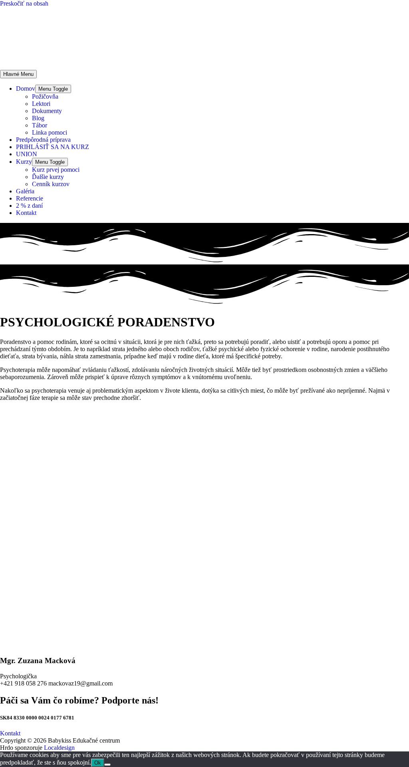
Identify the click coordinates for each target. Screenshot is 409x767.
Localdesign (59, 747)
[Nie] (107, 764)
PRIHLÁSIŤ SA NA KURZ (52, 146)
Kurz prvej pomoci (55, 169)
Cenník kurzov (50, 184)
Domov (25, 88)
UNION (26, 154)
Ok (97, 763)
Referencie (29, 198)
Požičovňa (45, 96)
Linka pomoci (49, 132)
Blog (38, 118)
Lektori (41, 103)
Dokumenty (47, 110)
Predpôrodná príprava (43, 139)
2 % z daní (29, 205)
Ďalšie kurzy (48, 176)
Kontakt (26, 212)
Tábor (39, 125)
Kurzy (24, 161)
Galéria (25, 191)
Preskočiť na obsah (24, 3)
